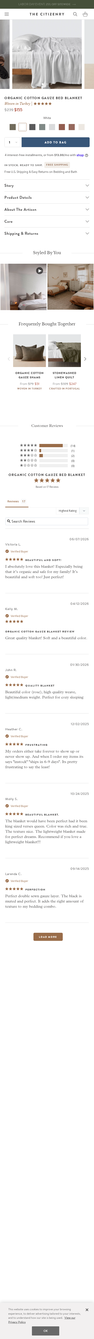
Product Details (18, 197)
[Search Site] (75, 14)
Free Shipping (57, 165)
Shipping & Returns (21, 233)
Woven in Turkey (17, 104)
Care (8, 221)
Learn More (23, 286)
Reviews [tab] (13, 501)
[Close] (87, 1310)
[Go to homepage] (47, 14)
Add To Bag (56, 142)
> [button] (48, 937)
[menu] (6, 14)
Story (9, 185)
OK (46, 1331)
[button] (85, 14)
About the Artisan (20, 209)
